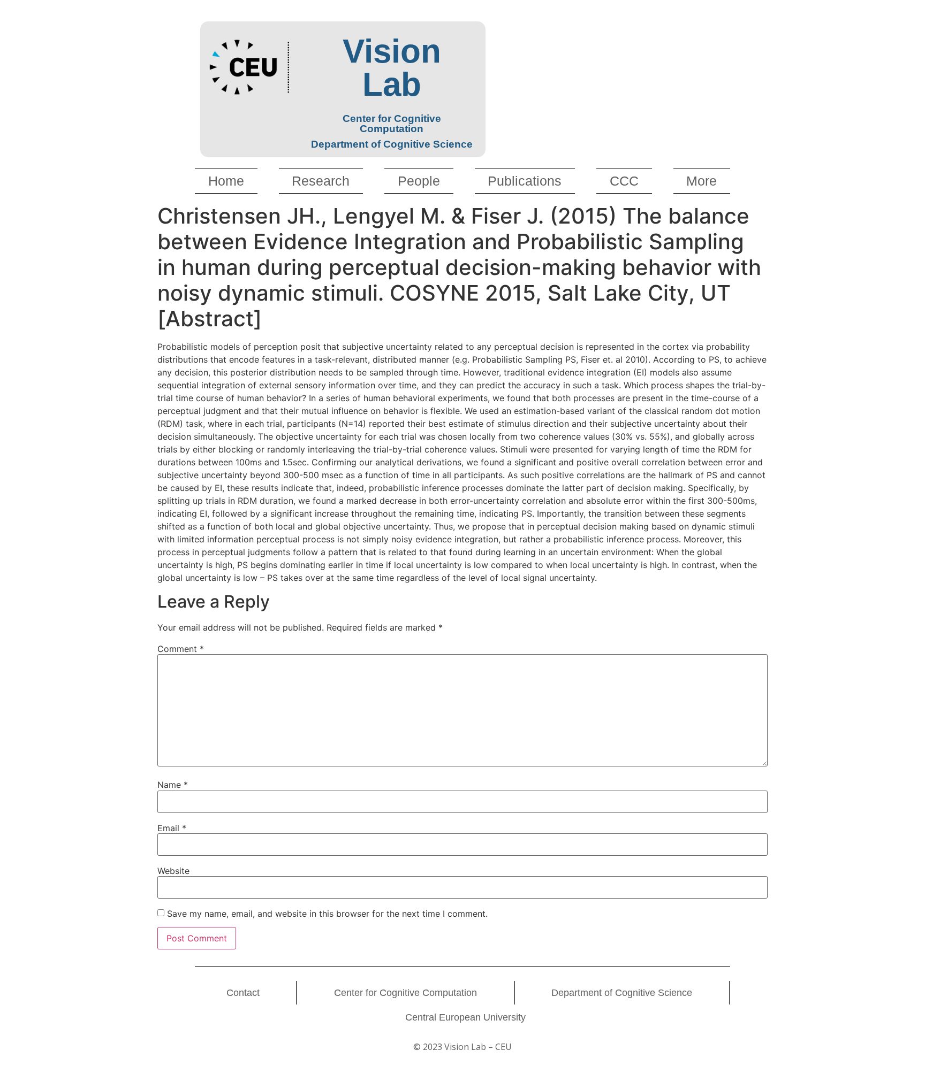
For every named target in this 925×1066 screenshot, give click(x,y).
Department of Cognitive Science (621, 992)
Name (172, 784)
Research (321, 180)
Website (173, 870)
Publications (525, 180)
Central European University (465, 1017)
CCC (624, 180)
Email (171, 828)
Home (226, 180)
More (701, 180)
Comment (180, 649)
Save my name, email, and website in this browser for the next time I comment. (327, 913)
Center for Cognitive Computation (405, 992)
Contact (243, 992)
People (419, 180)
